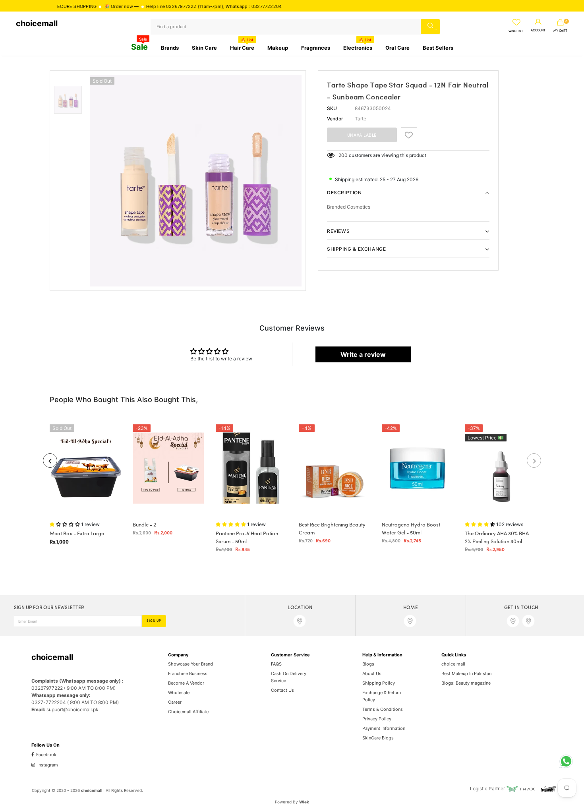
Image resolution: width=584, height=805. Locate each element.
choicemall (37, 23)
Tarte (360, 119)
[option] (196, 180)
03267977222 (163, 6)
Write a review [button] (363, 354)
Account (538, 30)
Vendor (335, 119)
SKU (332, 108)
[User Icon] (538, 22)
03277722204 (248, 6)
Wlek (304, 801)
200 (343, 155)
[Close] (151, 742)
